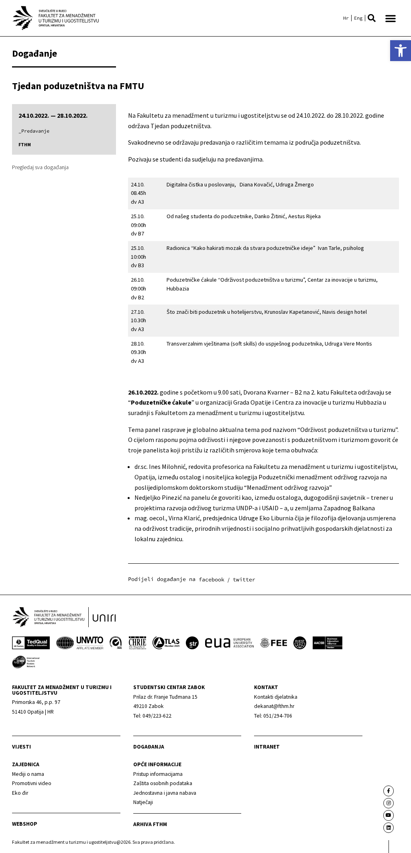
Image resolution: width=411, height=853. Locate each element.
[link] (400, 50)
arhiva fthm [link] (150, 824)
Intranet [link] (267, 746)
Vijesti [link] (21, 746)
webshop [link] (24, 823)
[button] (372, 18)
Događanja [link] (148, 746)
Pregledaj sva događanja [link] (40, 167)
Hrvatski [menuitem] (346, 18)
